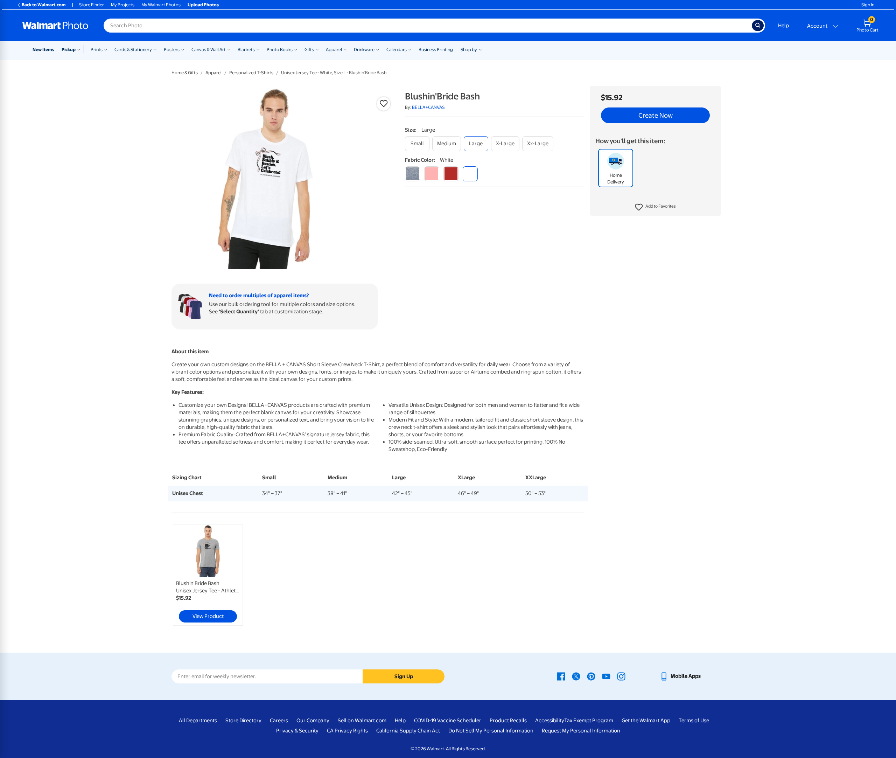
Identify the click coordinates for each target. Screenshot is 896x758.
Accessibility (549, 720)
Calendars (396, 49)
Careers (279, 720)
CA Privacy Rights (347, 731)
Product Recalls (508, 720)
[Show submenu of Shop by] (480, 49)
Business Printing (436, 49)
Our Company (312, 720)
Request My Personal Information (581, 731)
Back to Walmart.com (43, 4)
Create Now (655, 115)
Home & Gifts (185, 72)
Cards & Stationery (133, 49)
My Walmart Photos (161, 4)
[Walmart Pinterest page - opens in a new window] (591, 676)
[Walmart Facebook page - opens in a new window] (561, 676)
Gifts (309, 49)
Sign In (867, 4)
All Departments (198, 720)
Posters (172, 49)
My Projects (122, 4)
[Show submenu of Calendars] (410, 49)
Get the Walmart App (646, 720)
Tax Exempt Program (588, 720)
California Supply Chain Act (408, 731)
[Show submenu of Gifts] (317, 49)
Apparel (334, 49)
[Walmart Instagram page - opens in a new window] (621, 676)
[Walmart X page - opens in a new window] (576, 676)
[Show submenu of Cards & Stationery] (155, 49)
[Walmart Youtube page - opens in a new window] (606, 676)
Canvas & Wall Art (208, 49)
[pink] (431, 173)
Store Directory (243, 720)
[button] (655, 207)
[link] (208, 574)
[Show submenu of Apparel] (345, 49)
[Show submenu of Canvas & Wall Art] (229, 49)
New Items (43, 49)
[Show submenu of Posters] (183, 49)
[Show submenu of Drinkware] (378, 49)
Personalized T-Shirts (251, 72)
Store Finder (91, 4)
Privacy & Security (297, 731)
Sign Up (403, 676)
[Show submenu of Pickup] (80, 49)
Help (783, 25)
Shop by (469, 49)
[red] (450, 173)
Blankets (246, 49)
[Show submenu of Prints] (106, 49)
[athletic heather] (412, 173)
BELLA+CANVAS (428, 107)
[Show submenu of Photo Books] (296, 49)
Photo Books (280, 49)
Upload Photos (203, 4)
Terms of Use (694, 720)
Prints (97, 49)
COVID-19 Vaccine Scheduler (447, 720)
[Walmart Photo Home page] (55, 25)
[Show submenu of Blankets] (258, 49)
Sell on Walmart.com (362, 720)
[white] (470, 173)
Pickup (69, 49)
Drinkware (364, 49)
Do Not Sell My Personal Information (490, 731)
